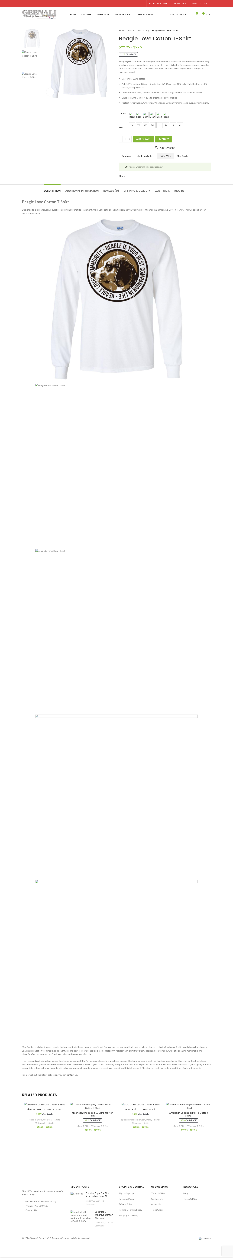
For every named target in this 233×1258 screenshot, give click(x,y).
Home (122, 30)
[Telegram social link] (143, 3)
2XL (132, 125)
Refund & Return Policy (130, 1209)
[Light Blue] (145, 115)
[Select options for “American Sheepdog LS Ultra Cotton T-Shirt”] (112, 1115)
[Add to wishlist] (64, 1107)
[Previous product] (203, 30)
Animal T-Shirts (134, 30)
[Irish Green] (138, 115)
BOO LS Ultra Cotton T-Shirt (140, 1109)
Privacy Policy (125, 1204)
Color (122, 113)
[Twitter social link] (132, 3)
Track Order (157, 1209)
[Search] (190, 14)
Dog (147, 30)
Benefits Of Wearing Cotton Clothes (104, 1215)
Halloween (140, 1119)
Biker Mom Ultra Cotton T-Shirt (44, 1109)
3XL (139, 125)
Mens (31, 1119)
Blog (185, 1193)
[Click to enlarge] (50, 92)
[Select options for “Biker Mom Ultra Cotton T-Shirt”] (64, 1115)
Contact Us (31, 1210)
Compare (165, 156)
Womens (47, 1119)
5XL (153, 125)
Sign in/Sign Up (126, 1193)
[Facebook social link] (128, 3)
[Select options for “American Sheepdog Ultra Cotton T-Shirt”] (209, 1115)
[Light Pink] (152, 115)
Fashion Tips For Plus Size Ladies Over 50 (97, 1195)
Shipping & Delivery (128, 1215)
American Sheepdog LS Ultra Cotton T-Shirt (92, 1114)
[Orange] (159, 115)
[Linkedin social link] (139, 3)
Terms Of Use (158, 1193)
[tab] (52, 189)
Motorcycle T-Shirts (44, 1123)
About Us (156, 1204)
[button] (79, 63)
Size (121, 127)
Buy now (164, 139)
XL (180, 125)
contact (70, 1074)
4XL (146, 125)
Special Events (128, 1119)
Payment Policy (126, 1198)
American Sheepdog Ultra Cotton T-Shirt (188, 1114)
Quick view (64, 1122)
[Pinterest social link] (135, 3)
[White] (166, 115)
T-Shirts (38, 1119)
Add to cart (143, 139)
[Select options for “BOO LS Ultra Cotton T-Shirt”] (161, 1115)
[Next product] (209, 30)
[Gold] (132, 115)
